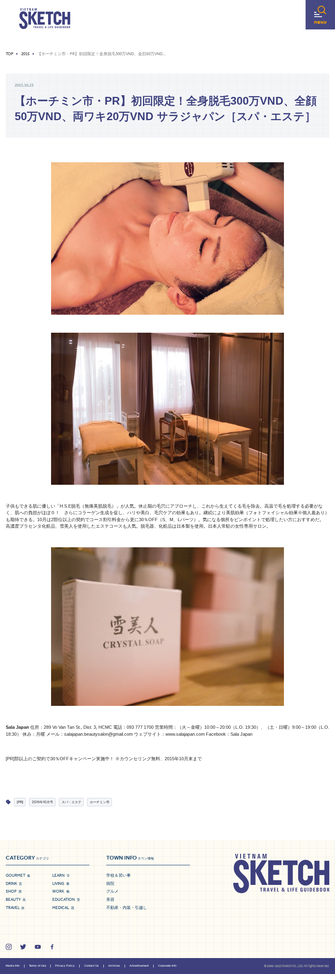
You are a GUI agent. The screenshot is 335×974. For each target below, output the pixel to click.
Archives (114, 965)
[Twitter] (23, 947)
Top (9, 54)
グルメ (112, 891)
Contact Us (91, 965)
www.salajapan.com (185, 734)
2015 (25, 54)
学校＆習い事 (118, 875)
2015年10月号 (42, 801)
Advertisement (139, 965)
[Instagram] (9, 947)
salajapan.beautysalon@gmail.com (98, 734)
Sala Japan (241, 734)
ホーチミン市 (99, 801)
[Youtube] (38, 947)
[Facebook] (52, 947)
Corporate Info (167, 965)
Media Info (13, 965)
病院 (110, 883)
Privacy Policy (65, 965)
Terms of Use (37, 965)
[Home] (44, 18)
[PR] (20, 801)
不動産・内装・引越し (126, 907)
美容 (110, 899)
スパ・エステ (71, 801)
